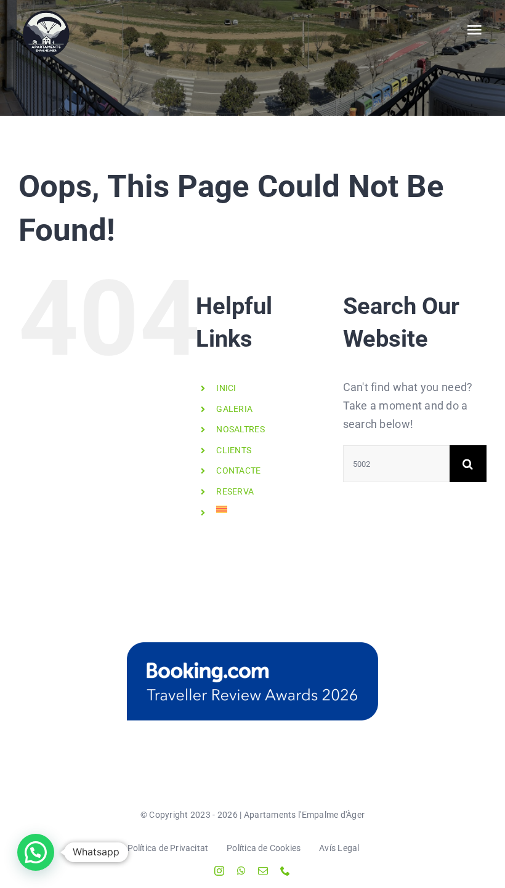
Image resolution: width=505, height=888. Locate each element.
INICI (226, 388)
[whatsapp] (241, 871)
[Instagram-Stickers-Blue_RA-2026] (253, 681)
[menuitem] (270, 509)
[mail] (263, 871)
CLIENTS (233, 450)
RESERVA (235, 491)
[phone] (285, 871)
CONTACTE (238, 470)
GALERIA (234, 409)
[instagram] (219, 871)
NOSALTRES (240, 429)
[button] (35, 852)
